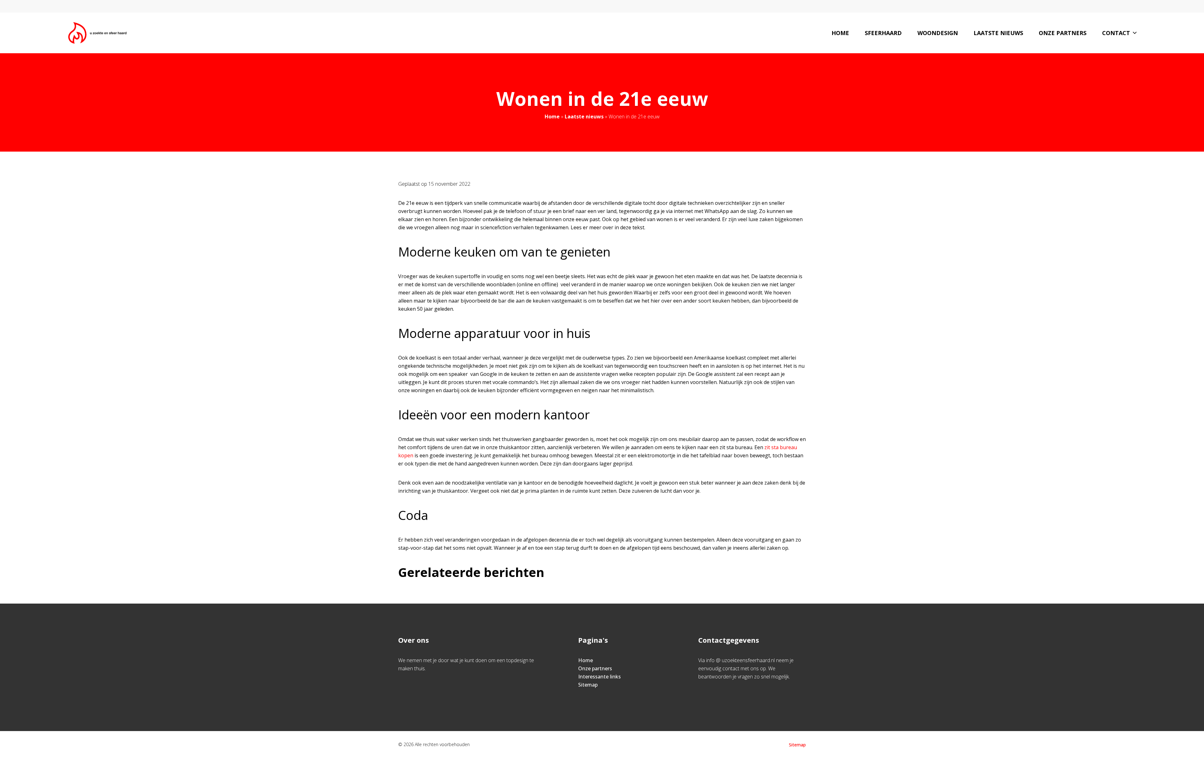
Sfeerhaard (883, 33)
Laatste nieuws (998, 33)
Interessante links (599, 676)
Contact (1116, 33)
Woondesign (937, 33)
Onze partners (1062, 33)
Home (840, 33)
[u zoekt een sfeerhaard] (97, 32)
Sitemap (588, 684)
